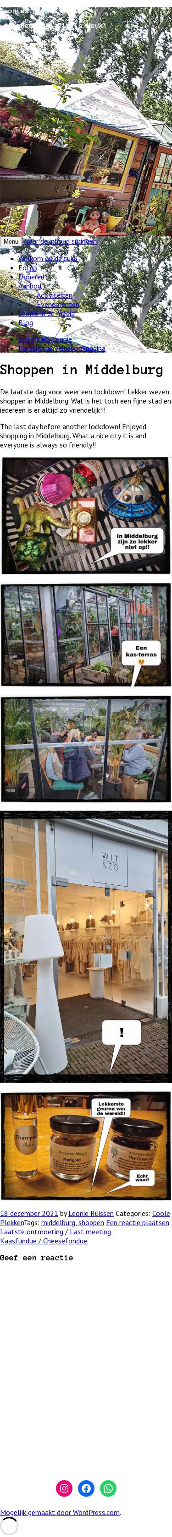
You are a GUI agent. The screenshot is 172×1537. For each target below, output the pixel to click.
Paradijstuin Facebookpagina (61, 348)
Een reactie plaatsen (137, 1222)
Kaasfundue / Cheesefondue (43, 1240)
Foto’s (28, 267)
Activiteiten (54, 295)
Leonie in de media (46, 313)
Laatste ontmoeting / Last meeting (55, 1231)
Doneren (31, 276)
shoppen (91, 1222)
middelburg (58, 1222)
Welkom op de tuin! (48, 258)
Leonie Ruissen (91, 1213)
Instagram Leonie (45, 338)
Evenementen (58, 304)
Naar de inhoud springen (60, 240)
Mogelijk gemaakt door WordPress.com (60, 1512)
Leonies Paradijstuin (41, 11)
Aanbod (29, 285)
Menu (11, 241)
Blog (25, 322)
